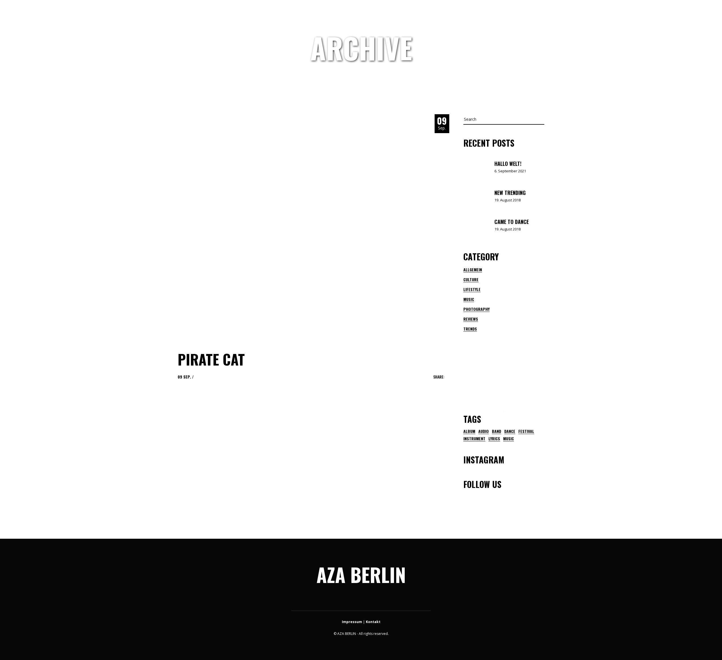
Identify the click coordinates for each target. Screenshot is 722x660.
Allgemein (472, 269)
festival (526, 431)
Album (469, 431)
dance (509, 431)
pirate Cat (211, 359)
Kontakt (373, 621)
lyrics (494, 438)
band (496, 431)
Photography (476, 309)
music (508, 438)
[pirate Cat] (290, 227)
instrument (474, 438)
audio (483, 431)
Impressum (352, 621)
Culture (471, 279)
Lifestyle (472, 289)
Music (468, 299)
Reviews (470, 319)
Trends (470, 329)
